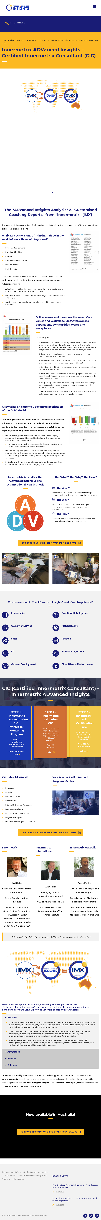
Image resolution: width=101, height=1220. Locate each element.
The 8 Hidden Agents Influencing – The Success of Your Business (75, 1186)
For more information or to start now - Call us (49, 1132)
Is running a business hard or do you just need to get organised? (74, 1199)
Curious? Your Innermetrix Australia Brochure (49, 543)
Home (4, 40)
